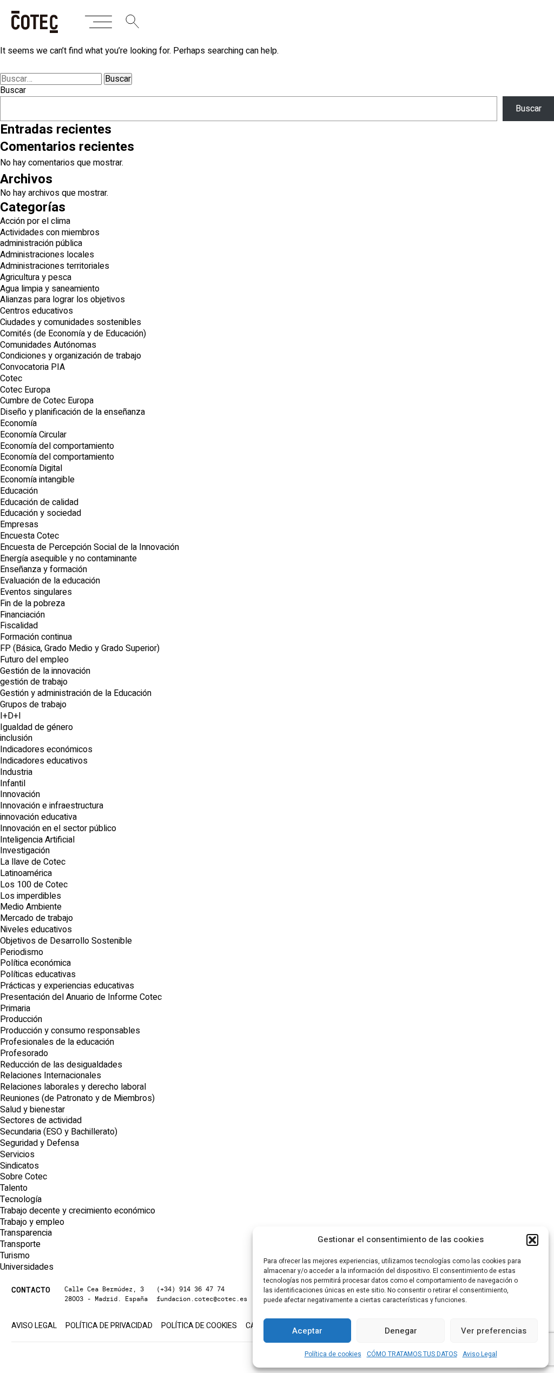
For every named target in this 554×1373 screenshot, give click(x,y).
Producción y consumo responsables (70, 1030)
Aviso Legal (480, 1354)
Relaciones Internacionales (50, 1075)
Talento (14, 1188)
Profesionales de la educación (57, 1042)
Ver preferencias (493, 1331)
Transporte (20, 1244)
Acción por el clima (35, 221)
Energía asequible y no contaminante (68, 558)
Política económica (35, 963)
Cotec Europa (25, 389)
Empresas (19, 524)
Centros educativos (36, 310)
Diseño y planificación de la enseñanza (72, 412)
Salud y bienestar (32, 1109)
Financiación (22, 614)
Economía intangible (37, 479)
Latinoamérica (26, 873)
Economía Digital (31, 468)
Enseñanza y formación (43, 569)
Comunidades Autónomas (48, 345)
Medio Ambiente (31, 906)
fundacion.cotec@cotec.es (201, 1299)
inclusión (16, 738)
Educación (19, 491)
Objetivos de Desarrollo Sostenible (66, 940)
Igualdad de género (36, 727)
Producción (21, 1019)
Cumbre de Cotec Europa (47, 400)
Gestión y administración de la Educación (75, 693)
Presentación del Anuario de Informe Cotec (81, 997)
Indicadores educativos (44, 760)
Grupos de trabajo (33, 704)
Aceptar (307, 1331)
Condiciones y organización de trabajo (70, 355)
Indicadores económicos (46, 749)
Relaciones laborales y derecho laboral (73, 1086)
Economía (18, 423)
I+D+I (10, 715)
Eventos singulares (36, 592)
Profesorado (24, 1053)
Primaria (15, 1008)
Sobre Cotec (23, 1176)
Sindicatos (19, 1165)
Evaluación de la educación (50, 580)
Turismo (15, 1255)
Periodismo (21, 952)
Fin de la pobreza (32, 603)
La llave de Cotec (32, 861)
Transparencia (26, 1232)
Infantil (12, 783)
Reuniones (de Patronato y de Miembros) (77, 1098)
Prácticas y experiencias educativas (67, 985)
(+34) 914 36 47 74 (190, 1289)
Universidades (27, 1267)
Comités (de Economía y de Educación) (73, 333)
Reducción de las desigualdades (61, 1064)
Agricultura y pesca (35, 277)
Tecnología (21, 1199)
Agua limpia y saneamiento (50, 288)
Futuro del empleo (34, 659)
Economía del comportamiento (57, 446)
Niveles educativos (36, 929)
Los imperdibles (30, 896)
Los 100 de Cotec (34, 884)
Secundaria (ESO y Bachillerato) (58, 1131)
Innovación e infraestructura (51, 805)
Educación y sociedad (40, 513)
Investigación (25, 850)
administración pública (41, 243)
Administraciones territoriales (54, 266)
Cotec (11, 378)
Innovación (20, 794)
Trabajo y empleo (32, 1222)
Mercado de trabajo (36, 918)
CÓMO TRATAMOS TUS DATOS (412, 1354)
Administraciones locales (47, 254)
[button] (532, 1240)
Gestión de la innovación (45, 671)
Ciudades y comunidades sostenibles (70, 322)
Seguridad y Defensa (39, 1143)
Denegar (401, 1331)
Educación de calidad (39, 502)
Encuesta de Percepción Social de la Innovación (89, 547)
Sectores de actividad (41, 1120)
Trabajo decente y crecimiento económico (77, 1210)
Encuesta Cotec (29, 535)
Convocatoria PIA (32, 367)
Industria (16, 772)
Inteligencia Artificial (37, 839)
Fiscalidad (19, 625)
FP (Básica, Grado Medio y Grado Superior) (80, 648)
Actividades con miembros (50, 232)
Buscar (13, 90)
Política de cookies (333, 1354)
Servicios (17, 1154)
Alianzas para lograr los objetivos (62, 299)
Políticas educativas (38, 974)
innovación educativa (38, 817)
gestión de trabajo (34, 681)
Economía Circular (33, 434)
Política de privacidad (109, 1326)
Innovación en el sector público (58, 828)
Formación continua (36, 637)
